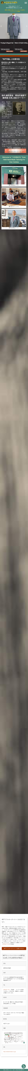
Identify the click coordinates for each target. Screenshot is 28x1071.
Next (27, 26)
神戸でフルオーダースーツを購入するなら (14, 948)
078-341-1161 (6, 944)
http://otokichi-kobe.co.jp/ (9, 1051)
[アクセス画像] (14, 1037)
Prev (1, 26)
